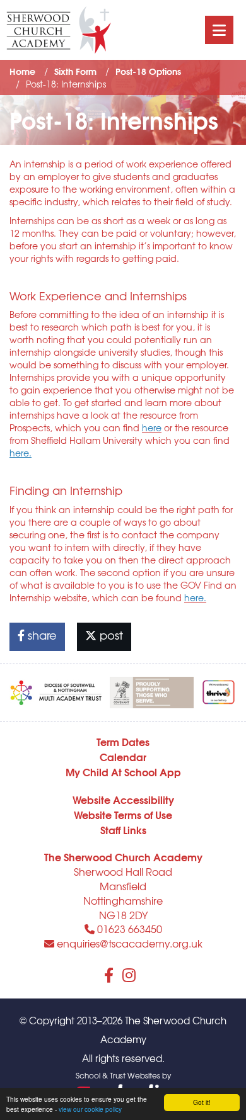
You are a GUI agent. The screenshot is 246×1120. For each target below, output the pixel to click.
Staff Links (123, 829)
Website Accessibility (123, 799)
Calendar (123, 756)
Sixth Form (75, 71)
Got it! (202, 1102)
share (41, 634)
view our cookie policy (90, 1109)
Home (22, 71)
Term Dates (123, 741)
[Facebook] (109, 974)
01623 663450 (128, 928)
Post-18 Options (148, 71)
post (110, 634)
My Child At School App (123, 771)
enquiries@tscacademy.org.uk (128, 943)
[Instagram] (129, 974)
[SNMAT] (56, 690)
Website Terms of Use (123, 814)
